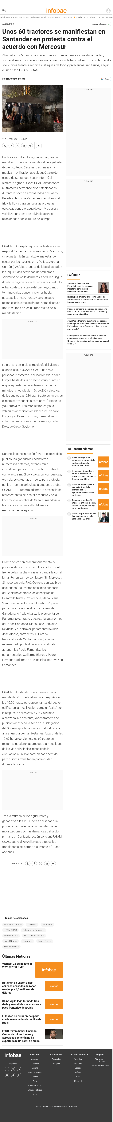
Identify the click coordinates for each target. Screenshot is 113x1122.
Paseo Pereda (44, 941)
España (35, 1068)
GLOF (82, 17)
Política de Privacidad (100, 1066)
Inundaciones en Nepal (32, 17)
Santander (47, 924)
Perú (35, 1081)
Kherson (89, 17)
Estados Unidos (34, 1072)
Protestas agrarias (13, 924)
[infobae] (56, 10)
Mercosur (32, 924)
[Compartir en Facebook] (11, 145)
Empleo (56, 1063)
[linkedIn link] (19, 1075)
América (34, 1059)
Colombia (35, 1063)
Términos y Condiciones (100, 1060)
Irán (66, 17)
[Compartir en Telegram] (30, 145)
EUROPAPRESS (11, 946)
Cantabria (27, 941)
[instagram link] (19, 1069)
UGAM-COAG (10, 930)
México (35, 1077)
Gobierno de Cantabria (33, 930)
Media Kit (78, 1081)
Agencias (7, 24)
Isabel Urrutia (10, 941)
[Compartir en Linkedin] (23, 145)
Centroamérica (34, 1085)
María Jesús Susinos (34, 935)
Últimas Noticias (35, 1090)
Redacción (56, 1059)
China (60, 17)
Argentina (78, 1059)
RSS (35, 1094)
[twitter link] (13, 1069)
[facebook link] (7, 1069)
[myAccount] (108, 11)
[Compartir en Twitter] (17, 145)
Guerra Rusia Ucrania (12, 17)
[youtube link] (7, 1075)
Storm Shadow (50, 17)
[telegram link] (13, 1075)
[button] (4, 10)
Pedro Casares (11, 935)
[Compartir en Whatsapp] (4, 145)
